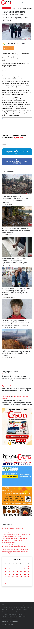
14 (21, 571)
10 (5, 571)
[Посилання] (6, 2)
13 (17, 571)
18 (9, 574)
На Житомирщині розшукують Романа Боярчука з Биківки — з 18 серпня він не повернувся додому (15, 323)
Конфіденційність (7, 624)
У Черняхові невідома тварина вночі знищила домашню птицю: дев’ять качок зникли (16, 230)
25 (9, 577)
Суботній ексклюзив (18, 396)
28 (21, 577)
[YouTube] (25, 2)
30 (28, 577)
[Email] (22, 2)
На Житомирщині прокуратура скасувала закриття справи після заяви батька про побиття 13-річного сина (15, 551)
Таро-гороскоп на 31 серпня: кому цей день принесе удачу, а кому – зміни (16, 389)
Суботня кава (13, 386)
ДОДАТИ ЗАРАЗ (8, 48)
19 (13, 574)
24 (5, 577)
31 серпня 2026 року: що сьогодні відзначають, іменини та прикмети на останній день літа (16, 378)
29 (25, 577)
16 (28, 571)
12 (13, 571)
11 (9, 571)
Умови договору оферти (10, 621)
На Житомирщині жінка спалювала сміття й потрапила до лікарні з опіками (16, 353)
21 (21, 574)
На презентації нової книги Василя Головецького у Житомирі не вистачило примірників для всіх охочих (16, 291)
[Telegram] (31, 2)
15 (25, 571)
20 (17, 574)
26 (13, 577)
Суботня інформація (8, 374)
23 (28, 574)
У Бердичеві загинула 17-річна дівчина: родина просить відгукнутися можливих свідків (14, 260)
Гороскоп (5, 386)
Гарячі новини (6, 396)
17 (5, 574)
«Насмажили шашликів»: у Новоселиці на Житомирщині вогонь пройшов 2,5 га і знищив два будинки (16, 199)
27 (17, 577)
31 (5, 579)
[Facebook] (28, 2)
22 (25, 574)
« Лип (6, 584)
